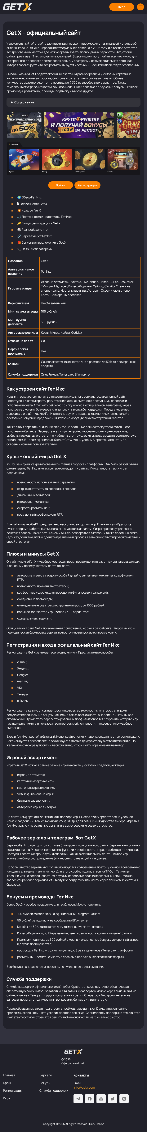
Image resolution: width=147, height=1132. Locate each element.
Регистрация (13, 1090)
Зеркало (45, 1075)
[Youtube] (101, 1098)
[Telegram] (78, 1098)
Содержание (24, 102)
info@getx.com (84, 1087)
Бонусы (45, 1083)
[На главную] (73, 1052)
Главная (9, 1075)
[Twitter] (112, 1098)
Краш (7, 1083)
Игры (7, 1098)
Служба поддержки (53, 1090)
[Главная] (18, 7)
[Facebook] (89, 1098)
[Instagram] (124, 1098)
